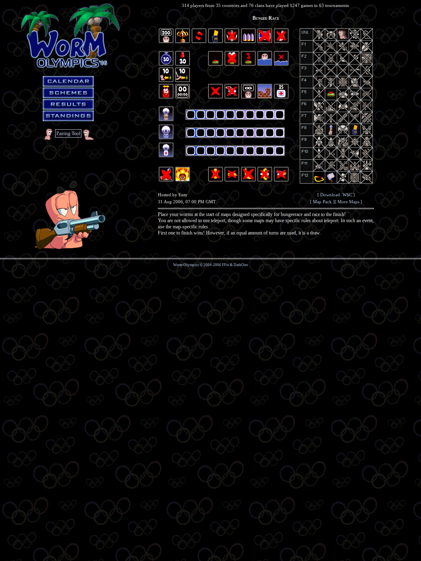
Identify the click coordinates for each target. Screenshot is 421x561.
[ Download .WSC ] (336, 194)
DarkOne (241, 265)
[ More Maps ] (348, 201)
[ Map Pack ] (322, 201)
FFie (225, 265)
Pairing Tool (68, 133)
